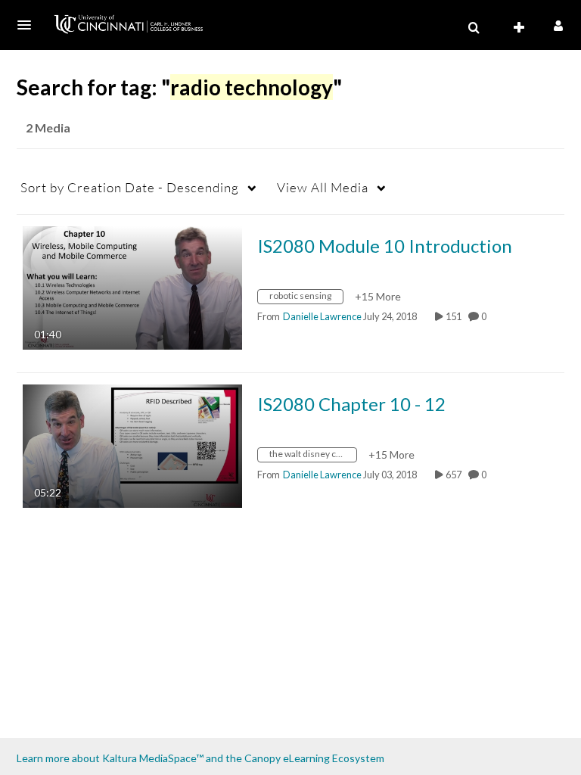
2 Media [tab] (48, 127)
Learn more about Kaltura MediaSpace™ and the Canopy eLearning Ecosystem (200, 758)
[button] (29, 25)
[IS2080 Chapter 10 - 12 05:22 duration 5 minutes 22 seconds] (132, 444)
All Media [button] (322, 187)
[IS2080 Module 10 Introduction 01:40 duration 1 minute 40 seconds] (132, 286)
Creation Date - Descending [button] (129, 187)
